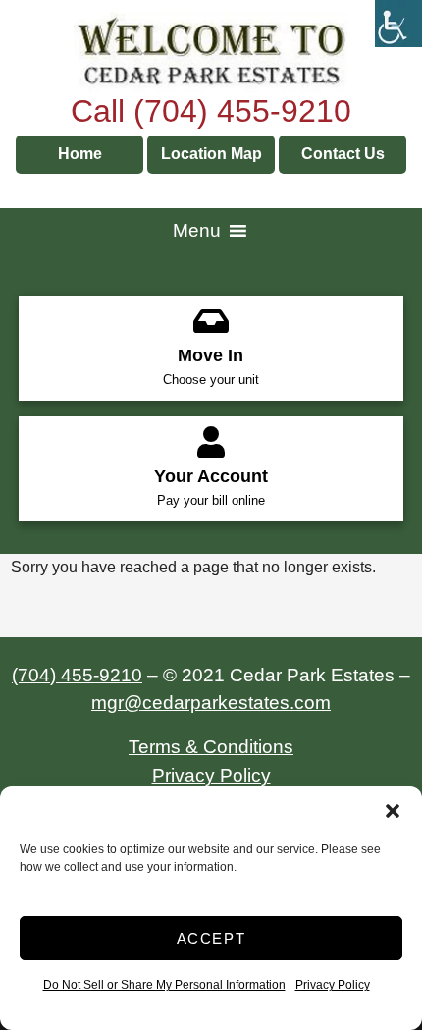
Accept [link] (211, 938)
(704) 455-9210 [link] (77, 675)
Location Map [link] (211, 153)
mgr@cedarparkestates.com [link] (211, 702)
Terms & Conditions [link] (211, 746)
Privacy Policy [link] (332, 985)
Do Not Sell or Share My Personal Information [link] (164, 985)
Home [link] (80, 153)
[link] (398, 23)
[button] (392, 811)
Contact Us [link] (343, 153)
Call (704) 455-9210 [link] (211, 111)
